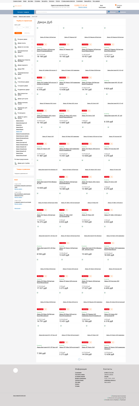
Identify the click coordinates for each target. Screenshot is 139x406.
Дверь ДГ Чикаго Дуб (43, 148)
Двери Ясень (19, 153)
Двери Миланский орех (22, 138)
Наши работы (87, 1)
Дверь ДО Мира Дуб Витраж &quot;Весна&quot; (45, 314)
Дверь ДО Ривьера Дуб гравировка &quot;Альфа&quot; (91, 314)
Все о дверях (96, 1)
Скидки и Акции (17, 1)
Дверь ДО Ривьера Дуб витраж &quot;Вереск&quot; (91, 50)
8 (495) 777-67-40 (81, 5)
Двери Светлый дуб (21, 142)
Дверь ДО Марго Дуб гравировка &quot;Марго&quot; (114, 248)
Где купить (44, 1)
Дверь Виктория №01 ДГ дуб (113, 115)
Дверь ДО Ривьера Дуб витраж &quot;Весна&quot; (113, 50)
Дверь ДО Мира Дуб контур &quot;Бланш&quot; (67, 314)
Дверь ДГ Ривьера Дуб (66, 49)
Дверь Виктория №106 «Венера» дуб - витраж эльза (92, 248)
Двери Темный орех (21, 149)
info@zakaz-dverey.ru (110, 380)
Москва (106, 376)
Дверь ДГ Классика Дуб (111, 148)
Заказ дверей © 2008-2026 (19, 395)
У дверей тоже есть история (22, 202)
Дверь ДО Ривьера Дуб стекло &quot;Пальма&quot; (46, 116)
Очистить (27, 33)
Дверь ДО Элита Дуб (88, 115)
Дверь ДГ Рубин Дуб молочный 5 (69, 347)
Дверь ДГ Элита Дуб (110, 182)
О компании (79, 1)
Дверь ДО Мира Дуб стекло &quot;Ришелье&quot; (67, 116)
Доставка (30, 1)
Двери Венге (19, 127)
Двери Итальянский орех (22, 133)
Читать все (17, 208)
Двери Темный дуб (21, 146)
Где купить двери (80, 374)
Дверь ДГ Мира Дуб (88, 215)
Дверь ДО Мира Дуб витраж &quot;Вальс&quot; (45, 281)
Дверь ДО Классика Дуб (111, 281)
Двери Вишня (19, 129)
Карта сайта (107, 382)
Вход (101, 5)
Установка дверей (80, 376)
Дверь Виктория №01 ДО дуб (113, 82)
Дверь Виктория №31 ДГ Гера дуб (47, 347)
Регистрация (102, 7)
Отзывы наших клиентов (68, 1)
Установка (37, 1)
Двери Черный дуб (21, 151)
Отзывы (77, 386)
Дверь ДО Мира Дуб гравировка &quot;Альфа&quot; (69, 149)
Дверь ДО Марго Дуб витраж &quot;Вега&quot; (68, 182)
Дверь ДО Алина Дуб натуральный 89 (110, 314)
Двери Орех (19, 140)
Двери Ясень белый (21, 155)
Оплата (58, 1)
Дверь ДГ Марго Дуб (88, 347)
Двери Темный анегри (22, 144)
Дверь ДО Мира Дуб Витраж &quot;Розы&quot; (90, 83)
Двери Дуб (19, 131)
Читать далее (18, 189)
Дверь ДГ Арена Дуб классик (68, 281)
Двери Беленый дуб (21, 123)
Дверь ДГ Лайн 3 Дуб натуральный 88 (65, 215)
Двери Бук (19, 125)
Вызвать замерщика (80, 378)
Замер (24, 1)
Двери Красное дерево (22, 136)
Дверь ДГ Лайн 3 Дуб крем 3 (113, 215)
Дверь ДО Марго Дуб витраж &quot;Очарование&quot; (46, 50)
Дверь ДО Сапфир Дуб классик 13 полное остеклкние (47, 83)
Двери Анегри (20, 120)
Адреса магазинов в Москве (60, 5)
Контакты (51, 1)
